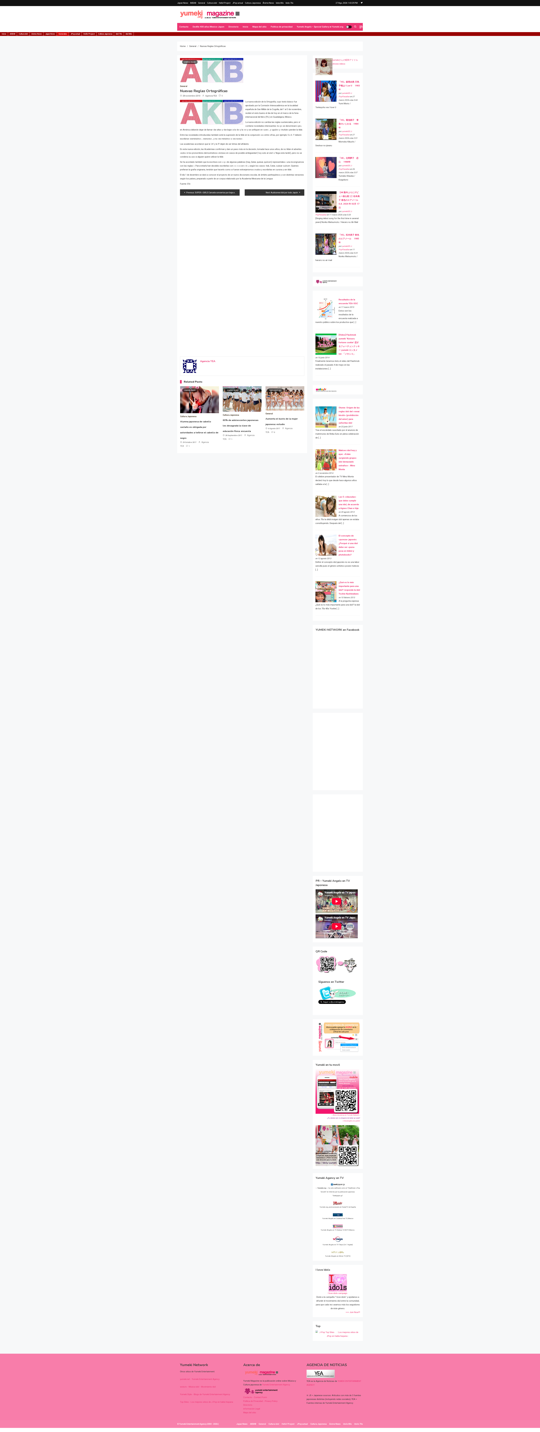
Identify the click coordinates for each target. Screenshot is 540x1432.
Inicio (245, 26)
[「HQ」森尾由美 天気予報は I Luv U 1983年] (326, 91)
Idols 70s (289, 3)
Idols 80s (280, 3)
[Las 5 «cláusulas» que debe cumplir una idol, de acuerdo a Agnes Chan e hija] (326, 506)
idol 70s (119, 34)
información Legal (251, 1408)
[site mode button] (349, 26)
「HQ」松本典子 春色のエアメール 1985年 (349, 239)
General (201, 3)
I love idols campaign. (338, 1293)
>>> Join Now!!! (353, 1312)
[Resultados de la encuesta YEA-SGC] (326, 309)
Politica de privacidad (281, 26)
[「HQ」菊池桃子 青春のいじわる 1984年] (326, 129)
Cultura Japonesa (253, 3)
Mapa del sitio (259, 26)
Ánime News (268, 3)
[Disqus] (242, 234)
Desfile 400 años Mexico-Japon (208, 26)
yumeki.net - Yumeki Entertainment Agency (200, 1379)
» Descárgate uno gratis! (351, 1121)
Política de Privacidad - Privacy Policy (260, 1401)
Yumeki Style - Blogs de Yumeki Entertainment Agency (205, 1394)
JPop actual (237, 3)
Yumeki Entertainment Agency (276, 1384)
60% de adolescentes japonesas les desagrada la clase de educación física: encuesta (240, 426)
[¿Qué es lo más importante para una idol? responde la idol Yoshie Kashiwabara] (326, 591)
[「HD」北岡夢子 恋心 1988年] (326, 167)
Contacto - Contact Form (255, 1397)
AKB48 (193, 3)
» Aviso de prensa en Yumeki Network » (346, 1115)
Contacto (183, 26)
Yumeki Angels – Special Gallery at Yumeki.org (320, 26)
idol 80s (129, 34)
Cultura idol (212, 3)
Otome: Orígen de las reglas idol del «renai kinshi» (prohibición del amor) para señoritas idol (349, 415)
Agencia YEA (211, 96)
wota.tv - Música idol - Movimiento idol (198, 1387)
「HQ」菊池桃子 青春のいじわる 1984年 (349, 124)
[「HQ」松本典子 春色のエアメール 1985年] (326, 244)
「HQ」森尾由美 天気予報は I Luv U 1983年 (349, 86)
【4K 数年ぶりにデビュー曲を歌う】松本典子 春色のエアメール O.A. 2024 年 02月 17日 (349, 200)
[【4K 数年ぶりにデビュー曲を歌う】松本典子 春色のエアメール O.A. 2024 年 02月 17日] (326, 201)
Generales (62, 34)
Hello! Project (224, 3)
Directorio (233, 26)
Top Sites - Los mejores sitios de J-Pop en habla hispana (206, 1402)
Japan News (182, 3)
